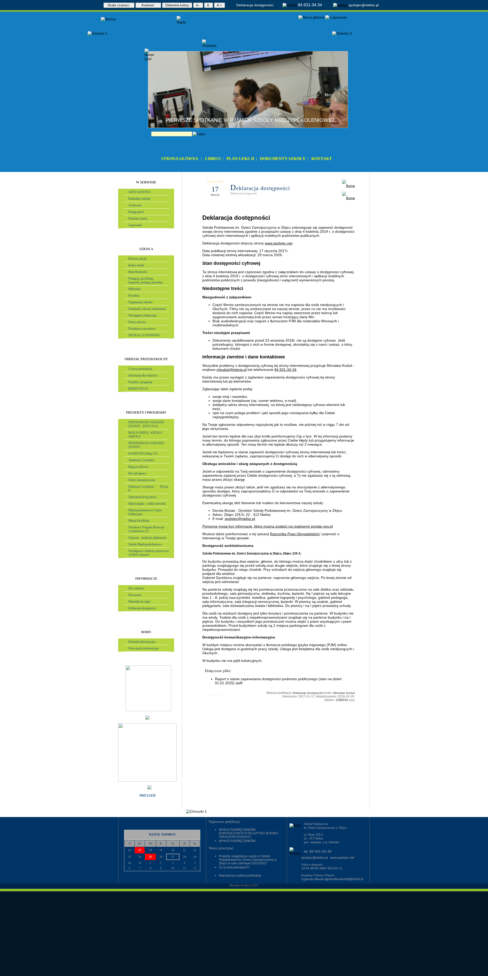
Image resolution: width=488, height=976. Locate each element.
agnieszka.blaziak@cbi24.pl (343, 879)
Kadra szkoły (136, 265)
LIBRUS (213, 158)
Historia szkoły (137, 258)
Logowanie (135, 225)
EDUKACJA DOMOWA (144, 335)
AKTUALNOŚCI (139, 192)
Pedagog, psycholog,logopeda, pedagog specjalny (145, 280)
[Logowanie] (336, 17)
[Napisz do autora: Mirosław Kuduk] (348, 198)
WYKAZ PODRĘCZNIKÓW (237, 841)
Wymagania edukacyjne (142, 315)
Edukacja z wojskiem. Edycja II (148, 488)
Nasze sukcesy (137, 322)
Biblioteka (134, 289)
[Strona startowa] (311, 17)
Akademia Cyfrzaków (141, 460)
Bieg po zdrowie (138, 467)
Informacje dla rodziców (143, 375)
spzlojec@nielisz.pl (240, 519)
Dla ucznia (134, 595)
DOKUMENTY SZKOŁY (283, 158)
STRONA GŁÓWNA (179, 158)
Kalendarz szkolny (139, 198)
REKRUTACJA (138, 388)
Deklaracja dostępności (142, 608)
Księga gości (136, 212)
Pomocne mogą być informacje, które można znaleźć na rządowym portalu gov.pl (267, 526)
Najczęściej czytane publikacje (240, 875)
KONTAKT (321, 158)
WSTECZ (212, 695)
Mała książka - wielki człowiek (146, 503)
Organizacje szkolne (140, 302)
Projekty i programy (140, 382)
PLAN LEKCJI (240, 158)
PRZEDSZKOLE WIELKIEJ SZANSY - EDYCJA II (146, 424)
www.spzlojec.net (278, 243)
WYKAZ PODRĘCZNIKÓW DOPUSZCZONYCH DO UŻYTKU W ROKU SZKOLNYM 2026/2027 (248, 833)
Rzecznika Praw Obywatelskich (295, 534)
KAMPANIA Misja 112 (143, 453)
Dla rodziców (136, 588)
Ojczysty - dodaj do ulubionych (147, 538)
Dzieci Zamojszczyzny (141, 480)
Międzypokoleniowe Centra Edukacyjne (145, 512)
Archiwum (134, 205)
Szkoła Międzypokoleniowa (145, 544)
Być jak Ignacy (137, 473)
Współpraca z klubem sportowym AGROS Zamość (148, 553)
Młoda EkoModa (138, 520)
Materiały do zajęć (139, 601)
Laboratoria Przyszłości (142, 497)
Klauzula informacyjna (142, 642)
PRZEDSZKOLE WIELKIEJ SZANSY (146, 445)
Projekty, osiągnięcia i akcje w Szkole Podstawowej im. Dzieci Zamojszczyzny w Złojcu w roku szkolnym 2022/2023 (248, 859)
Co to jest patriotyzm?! (234, 867)
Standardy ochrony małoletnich (147, 309)
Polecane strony (137, 218)
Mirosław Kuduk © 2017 (244, 885)
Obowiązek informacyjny (143, 648)
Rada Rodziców (137, 272)
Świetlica (133, 295)
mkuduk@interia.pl (232, 370)
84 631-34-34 (285, 370)
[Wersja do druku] (348, 186)
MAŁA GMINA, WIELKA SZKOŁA (145, 434)
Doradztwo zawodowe (142, 328)
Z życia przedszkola (140, 369)
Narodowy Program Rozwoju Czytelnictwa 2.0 (146, 529)
